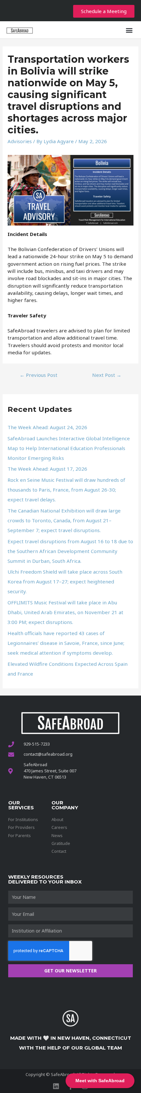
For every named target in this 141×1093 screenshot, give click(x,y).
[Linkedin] (56, 1086)
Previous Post (38, 375)
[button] (129, 30)
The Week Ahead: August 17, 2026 (47, 468)
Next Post (106, 375)
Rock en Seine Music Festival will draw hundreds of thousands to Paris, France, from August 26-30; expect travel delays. (66, 490)
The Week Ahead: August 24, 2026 (47, 427)
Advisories (20, 141)
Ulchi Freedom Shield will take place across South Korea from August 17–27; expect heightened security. (65, 581)
